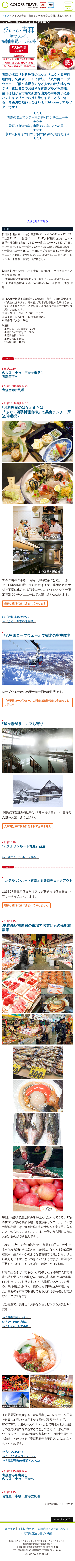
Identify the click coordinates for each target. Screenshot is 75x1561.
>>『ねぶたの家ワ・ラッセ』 (19, 1456)
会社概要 (10, 1528)
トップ (5, 15)
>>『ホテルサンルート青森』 (20, 857)
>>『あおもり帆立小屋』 (16, 1326)
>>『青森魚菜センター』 (16, 1317)
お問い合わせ (26, 1528)
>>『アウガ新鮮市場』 (15, 1321)
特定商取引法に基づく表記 (36, 1533)
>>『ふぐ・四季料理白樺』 (19, 621)
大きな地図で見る (37, 221)
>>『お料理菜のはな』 (16, 617)
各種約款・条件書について (53, 1528)
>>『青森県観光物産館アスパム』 (21, 1460)
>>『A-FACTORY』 (13, 1451)
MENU (68, 8)
